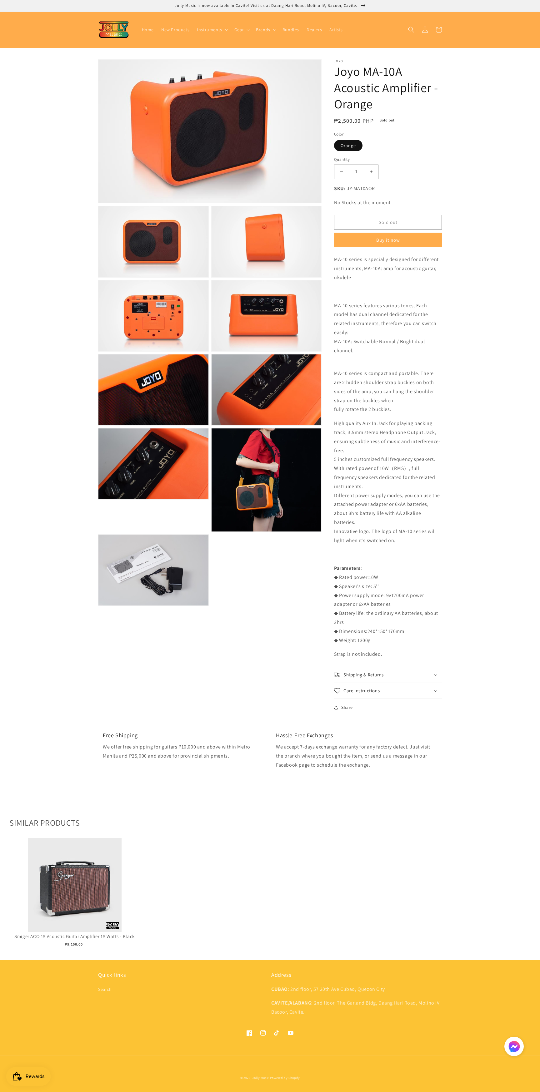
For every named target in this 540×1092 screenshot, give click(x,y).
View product (74, 891)
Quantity (342, 159)
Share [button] (347, 707)
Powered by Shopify (285, 1078)
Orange (348, 145)
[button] (212, 29)
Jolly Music (260, 1078)
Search (105, 989)
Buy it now (388, 240)
